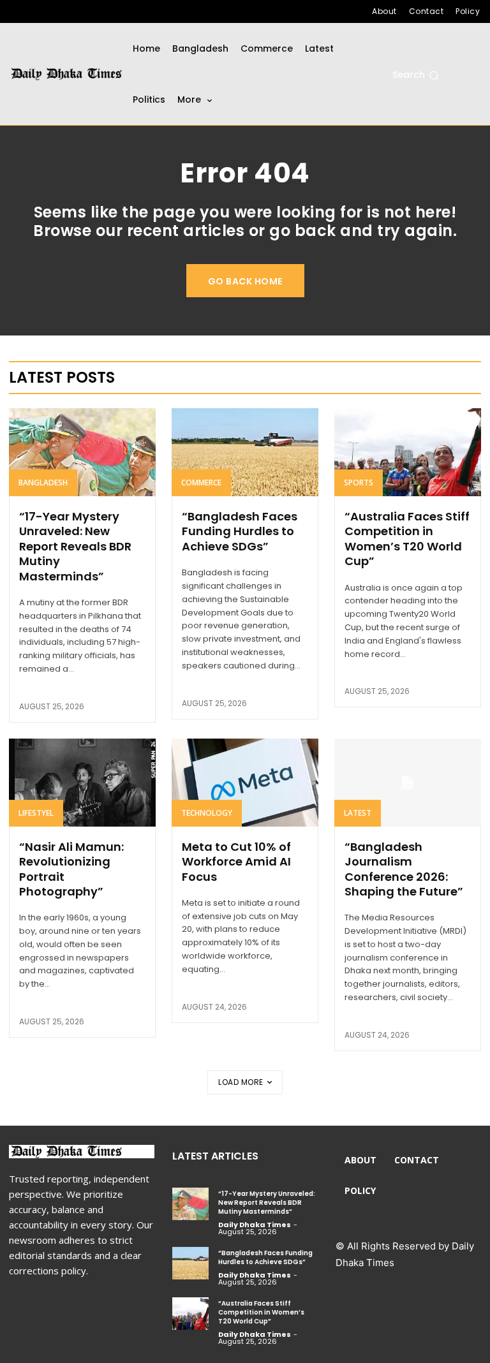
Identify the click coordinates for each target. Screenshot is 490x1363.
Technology (206, 812)
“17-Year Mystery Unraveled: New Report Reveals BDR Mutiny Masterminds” (75, 546)
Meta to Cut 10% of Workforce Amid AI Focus (236, 862)
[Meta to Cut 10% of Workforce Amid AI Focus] (245, 783)
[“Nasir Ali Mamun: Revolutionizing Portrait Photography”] (82, 783)
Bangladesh (43, 482)
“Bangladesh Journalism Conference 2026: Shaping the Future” (404, 869)
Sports (358, 482)
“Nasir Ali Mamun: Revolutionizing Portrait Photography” (71, 869)
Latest (357, 812)
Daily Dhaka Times (254, 1224)
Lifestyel (36, 812)
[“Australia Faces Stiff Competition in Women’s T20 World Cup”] (407, 452)
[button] (415, 75)
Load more (241, 1082)
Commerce (201, 482)
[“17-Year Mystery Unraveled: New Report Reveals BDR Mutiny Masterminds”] (82, 452)
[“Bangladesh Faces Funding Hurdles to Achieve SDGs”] (245, 452)
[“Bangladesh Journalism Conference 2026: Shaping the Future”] (407, 783)
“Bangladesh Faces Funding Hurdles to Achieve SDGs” (239, 531)
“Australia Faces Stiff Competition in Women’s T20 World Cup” (407, 538)
